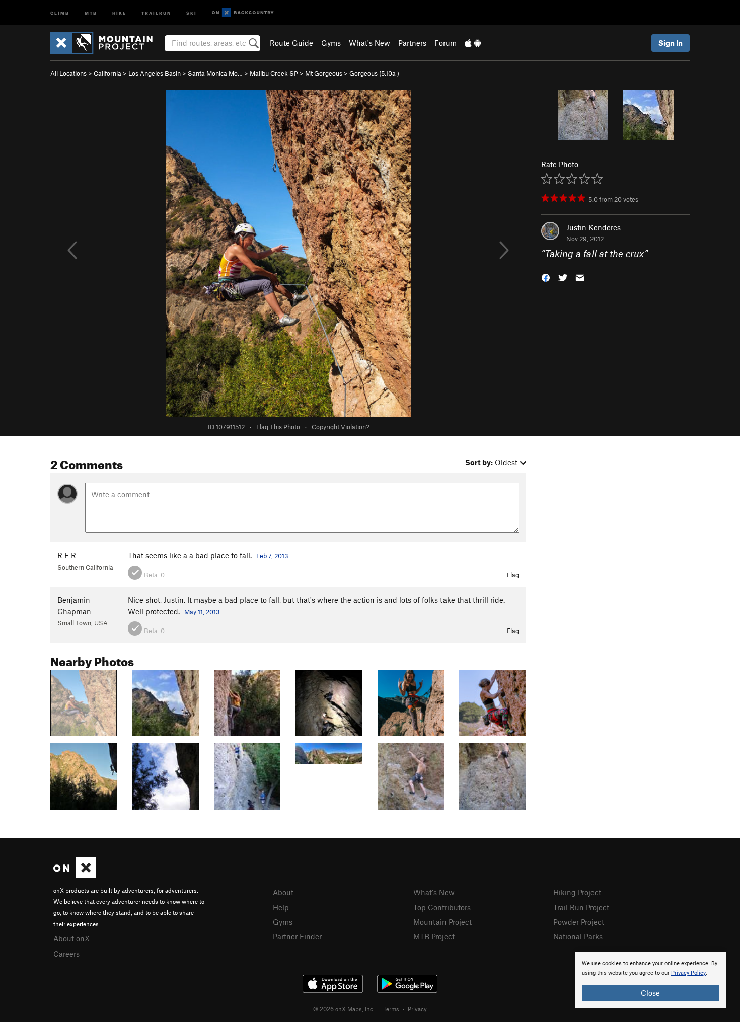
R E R (66, 555)
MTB (91, 12)
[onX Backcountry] (242, 13)
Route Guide (291, 42)
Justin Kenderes (593, 227)
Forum (445, 42)
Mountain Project (442, 921)
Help (281, 907)
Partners (412, 42)
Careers (66, 953)
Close (650, 992)
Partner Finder (297, 936)
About (283, 892)
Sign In (670, 42)
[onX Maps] (74, 875)
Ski (191, 12)
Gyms (331, 42)
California (107, 73)
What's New (369, 42)
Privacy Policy (688, 973)
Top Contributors (442, 907)
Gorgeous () (374, 73)
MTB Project (434, 936)
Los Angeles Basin (154, 73)
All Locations (68, 73)
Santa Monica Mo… (215, 73)
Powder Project (578, 921)
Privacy (417, 1008)
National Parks (578, 936)
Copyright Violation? (340, 427)
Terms (391, 1008)
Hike (119, 12)
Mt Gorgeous (323, 73)
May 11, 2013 (202, 612)
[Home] (106, 43)
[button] (545, 277)
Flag (513, 575)
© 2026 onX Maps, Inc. (344, 1008)
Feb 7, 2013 (272, 556)
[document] (650, 980)
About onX (71, 938)
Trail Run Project (581, 907)
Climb (59, 12)
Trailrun (156, 12)
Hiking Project (577, 892)
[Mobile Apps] (473, 42)
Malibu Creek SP (274, 73)
